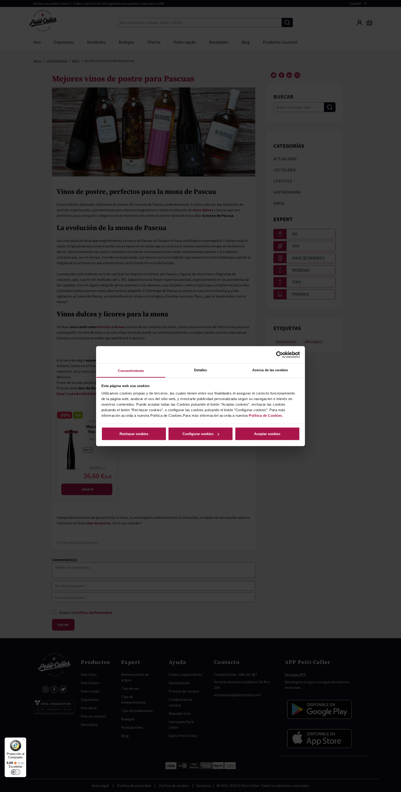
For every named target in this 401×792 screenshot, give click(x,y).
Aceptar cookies (267, 434)
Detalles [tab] (200, 370)
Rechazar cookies (134, 434)
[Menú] (23, 740)
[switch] (15, 772)
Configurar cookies (197, 434)
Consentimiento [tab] (131, 370)
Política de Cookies (265, 415)
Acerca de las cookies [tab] (270, 370)
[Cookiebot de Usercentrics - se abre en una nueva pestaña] (279, 354)
